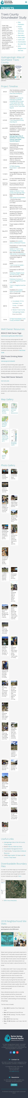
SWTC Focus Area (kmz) (10, 900)
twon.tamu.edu (5, 381)
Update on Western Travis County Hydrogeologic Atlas (17, 191)
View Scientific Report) (15, 140)
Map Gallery (21, 35)
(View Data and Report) (16, 93)
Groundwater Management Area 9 (13, 849)
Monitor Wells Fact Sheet (15, 846)
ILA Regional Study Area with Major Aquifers (5, 424)
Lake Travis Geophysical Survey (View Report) (17, 120)
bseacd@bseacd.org (14, 1071)
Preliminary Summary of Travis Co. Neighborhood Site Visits (18, 280)
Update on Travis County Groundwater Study (16, 249)
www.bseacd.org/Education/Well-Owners (12, 336)
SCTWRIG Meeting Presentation (15, 167)
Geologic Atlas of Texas (4, 457)
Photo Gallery (21, 37)
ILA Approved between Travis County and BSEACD (17, 319)
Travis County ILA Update (16, 265)
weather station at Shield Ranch (16, 290)
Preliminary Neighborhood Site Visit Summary (17, 273)
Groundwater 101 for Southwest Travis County (18, 303)
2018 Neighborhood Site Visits (22, 48)
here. (20, 876)
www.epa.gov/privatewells (8, 361)
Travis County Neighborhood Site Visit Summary (5, 411)
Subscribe (14, 1084)
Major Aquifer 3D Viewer (14, 855)
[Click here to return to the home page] (7, 2)
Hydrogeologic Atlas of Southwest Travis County (12, 60)
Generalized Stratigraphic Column (14, 443)
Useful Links (21, 39)
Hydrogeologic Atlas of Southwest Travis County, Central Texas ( (17, 137)
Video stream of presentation (17, 197)
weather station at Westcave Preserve (17, 242)
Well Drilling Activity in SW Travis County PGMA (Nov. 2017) (5, 438)
